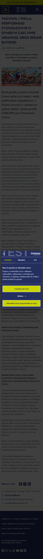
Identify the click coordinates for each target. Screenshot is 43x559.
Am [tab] (35, 260)
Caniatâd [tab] (7, 260)
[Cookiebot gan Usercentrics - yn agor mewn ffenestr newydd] (30, 253)
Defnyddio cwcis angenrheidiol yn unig (21, 303)
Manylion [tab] (21, 260)
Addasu (20, 296)
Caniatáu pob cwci (21, 289)
